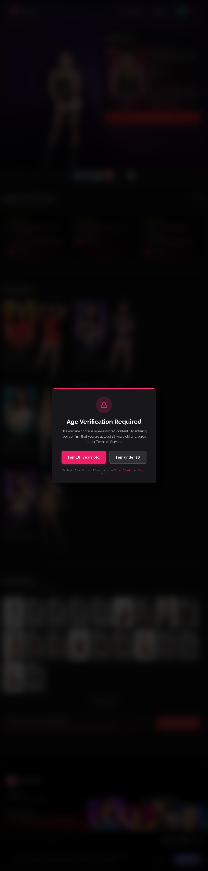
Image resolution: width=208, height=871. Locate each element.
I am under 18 (128, 457)
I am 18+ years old (84, 457)
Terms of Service (123, 470)
